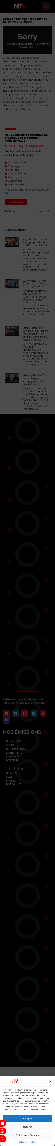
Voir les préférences (27, 1135)
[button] (50, 1081)
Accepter (27, 1118)
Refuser (27, 1126)
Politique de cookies (26, 1142)
